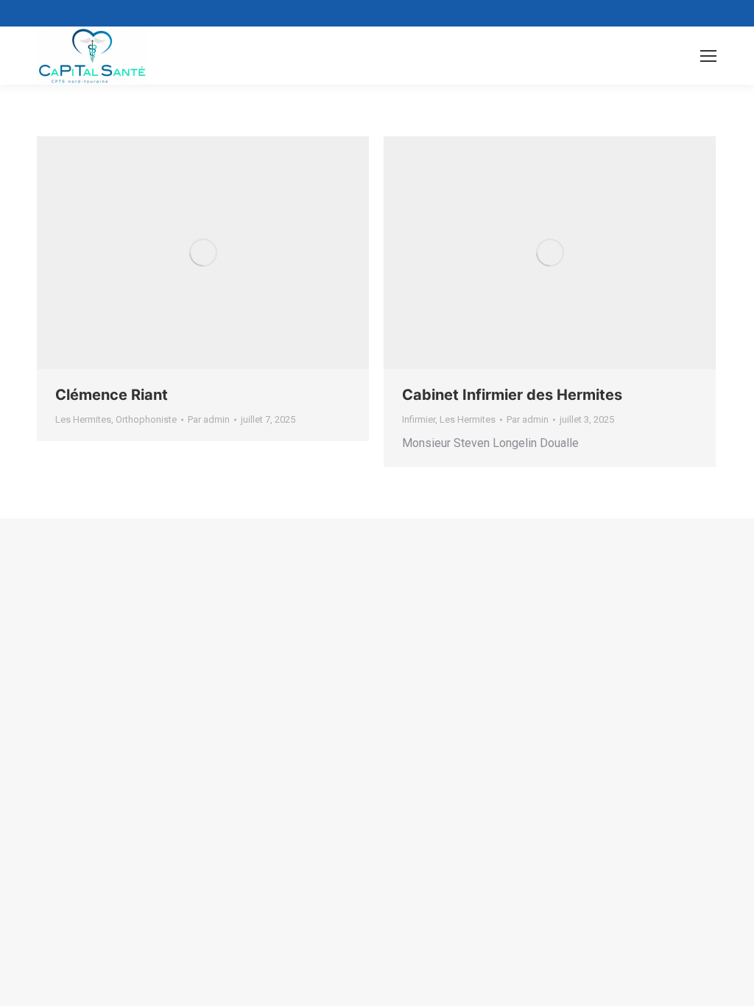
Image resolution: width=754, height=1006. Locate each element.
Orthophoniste (146, 419)
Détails (203, 252)
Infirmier (418, 419)
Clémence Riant (111, 395)
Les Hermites (83, 419)
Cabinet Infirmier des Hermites (512, 395)
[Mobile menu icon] (708, 56)
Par (209, 419)
